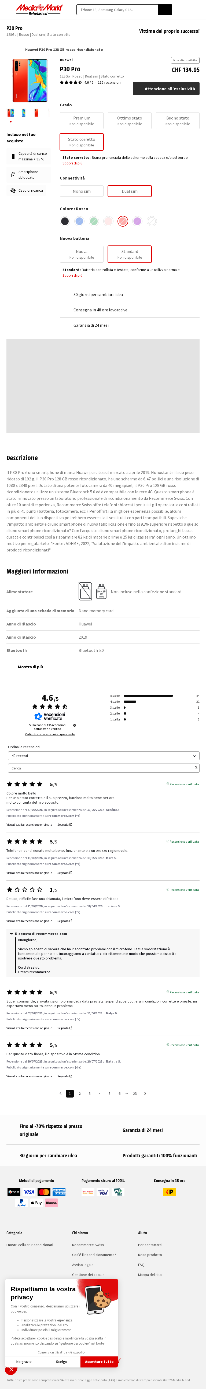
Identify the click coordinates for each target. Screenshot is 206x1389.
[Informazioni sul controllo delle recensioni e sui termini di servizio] (74, 725)
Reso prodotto (150, 1254)
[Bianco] (152, 221)
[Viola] (137, 221)
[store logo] (40, 9)
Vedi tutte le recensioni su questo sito (50, 734)
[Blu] (79, 221)
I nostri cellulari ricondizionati (29, 1244)
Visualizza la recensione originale (29, 825)
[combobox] (117, 10)
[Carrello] (197, 9)
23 (135, 1093)
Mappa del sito (150, 1274)
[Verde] (94, 221)
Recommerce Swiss (88, 1244)
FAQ (141, 1264)
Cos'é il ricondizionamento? (94, 1254)
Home (9, 49)
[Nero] (65, 221)
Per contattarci (150, 1244)
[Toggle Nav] (9, 9)
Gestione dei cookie (88, 1274)
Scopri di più (72, 163)
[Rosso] (123, 221)
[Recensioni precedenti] (60, 1093)
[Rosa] (108, 221)
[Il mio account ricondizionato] (187, 9)
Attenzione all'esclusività (170, 88)
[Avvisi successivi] (145, 1094)
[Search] (165, 9)
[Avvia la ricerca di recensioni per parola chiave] (196, 768)
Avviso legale (83, 1264)
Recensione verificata (184, 783)
